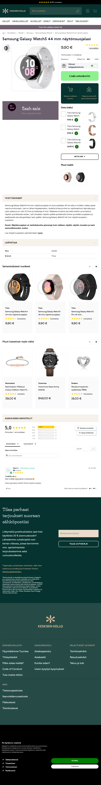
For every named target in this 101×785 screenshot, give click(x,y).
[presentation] (62, 64)
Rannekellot (12, 33)
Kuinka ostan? (42, 663)
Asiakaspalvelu (42, 651)
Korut (47, 21)
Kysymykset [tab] (28, 444)
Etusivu (3, 33)
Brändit (21, 33)
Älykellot (36, 21)
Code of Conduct (12, 669)
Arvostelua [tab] (10, 444)
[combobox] (56, 11)
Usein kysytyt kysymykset (49, 669)
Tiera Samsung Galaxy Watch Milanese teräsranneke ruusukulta (73, 128)
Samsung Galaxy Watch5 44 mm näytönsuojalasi (71, 33)
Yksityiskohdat (13, 198)
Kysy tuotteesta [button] (87, 433)
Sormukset (59, 21)
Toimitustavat (10, 708)
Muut (70, 21)
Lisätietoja (11, 243)
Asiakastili (40, 657)
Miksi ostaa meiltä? (13, 663)
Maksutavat (8, 702)
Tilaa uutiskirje (78, 544)
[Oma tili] (88, 11)
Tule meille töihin (12, 675)
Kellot (6, 21)
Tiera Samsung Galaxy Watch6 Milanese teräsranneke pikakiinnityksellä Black (75, 141)
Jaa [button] (9, 488)
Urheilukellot (20, 21)
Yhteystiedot (9, 657)
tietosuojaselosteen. (12, 572)
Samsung (29, 33)
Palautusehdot (78, 657)
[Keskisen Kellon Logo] (14, 11)
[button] (96, 266)
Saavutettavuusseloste (15, 696)
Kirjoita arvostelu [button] (86, 428)
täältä (40, 233)
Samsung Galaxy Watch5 (43, 33)
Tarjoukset (82, 21)
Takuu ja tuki (77, 663)
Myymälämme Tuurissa (15, 651)
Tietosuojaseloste (12, 690)
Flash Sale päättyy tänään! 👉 (50, 27)
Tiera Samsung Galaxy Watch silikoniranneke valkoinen (74, 115)
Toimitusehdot (78, 651)
